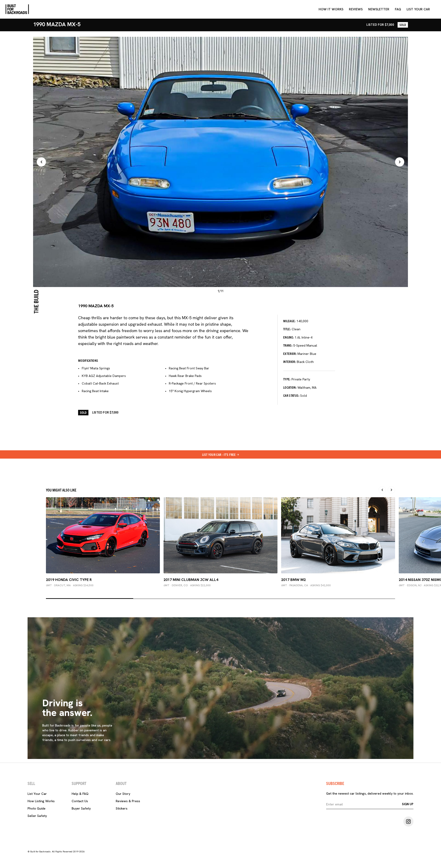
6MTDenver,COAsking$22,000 (187, 585)
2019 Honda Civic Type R (69, 579)
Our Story (123, 794)
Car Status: (291, 395)
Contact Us (80, 801)
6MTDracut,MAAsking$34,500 (69, 585)
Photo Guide (36, 808)
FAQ (398, 9)
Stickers (121, 808)
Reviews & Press (128, 801)
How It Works (331, 9)
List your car (418, 9)
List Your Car (37, 794)
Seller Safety (37, 816)
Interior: (289, 361)
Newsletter (378, 9)
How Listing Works (41, 801)
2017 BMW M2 (293, 579)
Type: (287, 379)
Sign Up (407, 804)
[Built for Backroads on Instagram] (408, 821)
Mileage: (289, 321)
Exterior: (290, 353)
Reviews (356, 9)
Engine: (288, 337)
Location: (290, 387)
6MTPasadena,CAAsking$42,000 (306, 585)
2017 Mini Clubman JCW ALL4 (191, 579)
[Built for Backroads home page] (17, 9)
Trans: (287, 345)
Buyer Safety (81, 808)
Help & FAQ (80, 794)
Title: (287, 329)
